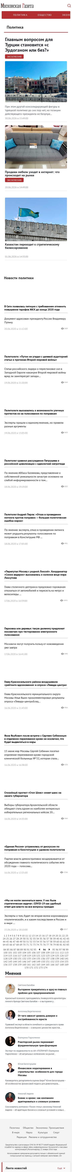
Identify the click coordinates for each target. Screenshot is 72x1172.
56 (44, 941)
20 (56, 935)
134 (34, 958)
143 (10, 961)
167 (57, 964)
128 (6, 958)
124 (52, 955)
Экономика (42, 1127)
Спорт (56, 1132)
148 (34, 961)
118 (24, 955)
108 (43, 952)
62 (64, 941)
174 (45, 967)
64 (4, 944)
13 (33, 935)
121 (38, 955)
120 (34, 955)
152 (52, 961)
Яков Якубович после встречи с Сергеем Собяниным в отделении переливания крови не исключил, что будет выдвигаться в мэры (35, 739)
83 (67, 944)
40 (57, 938)
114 (6, 955)
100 (6, 952)
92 (31, 949)
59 (54, 941)
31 (27, 938)
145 (20, 961)
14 (36, 935)
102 (15, 952)
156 (6, 964)
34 (37, 938)
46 (11, 941)
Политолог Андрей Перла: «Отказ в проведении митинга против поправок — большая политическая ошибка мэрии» (35, 517)
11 (26, 935)
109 (48, 952)
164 (43, 964)
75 (41, 944)
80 (57, 944)
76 (44, 944)
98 (63, 949)
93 (35, 949)
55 (41, 941)
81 (61, 944)
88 (18, 949)
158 (15, 964)
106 (34, 952)
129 (10, 958)
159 (20, 964)
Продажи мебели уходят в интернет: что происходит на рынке (32, 173)
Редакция (22, 1137)
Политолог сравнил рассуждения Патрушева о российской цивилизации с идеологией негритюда (34, 462)
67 (14, 944)
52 (31, 941)
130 (15, 958)
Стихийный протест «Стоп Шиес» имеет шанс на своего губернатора (32, 794)
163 (38, 964)
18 (50, 935)
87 (15, 949)
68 (17, 944)
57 (47, 941)
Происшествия (56, 1127)
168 (62, 964)
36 (44, 938)
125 (57, 955)
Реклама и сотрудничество (43, 1137)
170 (27, 967)
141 (66, 958)
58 (51, 941)
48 (17, 941)
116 (15, 955)
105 (29, 952)
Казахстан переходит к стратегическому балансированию (32, 246)
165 (48, 964)
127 (66, 955)
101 (10, 952)
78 (51, 944)
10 (23, 935)
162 (34, 964)
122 (43, 955)
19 (53, 935)
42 (64, 938)
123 (48, 955)
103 (20, 952)
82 (64, 944)
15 (40, 935)
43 (67, 938)
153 (57, 961)
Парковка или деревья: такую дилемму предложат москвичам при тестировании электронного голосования (34, 631)
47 (14, 941)
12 (30, 935)
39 (54, 938)
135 (38, 958)
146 (24, 961)
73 (34, 944)
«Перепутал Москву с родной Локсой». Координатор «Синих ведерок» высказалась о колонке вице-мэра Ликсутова (35, 574)
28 (17, 938)
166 (52, 964)
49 (21, 941)
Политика (20, 14)
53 (34, 941)
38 (51, 938)
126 (62, 955)
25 (7, 938)
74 (37, 944)
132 (24, 958)
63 (67, 941)
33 (34, 938)
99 (67, 949)
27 (14, 938)
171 (31, 967)
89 (21, 949)
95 (53, 949)
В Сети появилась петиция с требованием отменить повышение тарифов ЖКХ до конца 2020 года (35, 308)
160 (24, 964)
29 (21, 938)
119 (29, 955)
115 (10, 955)
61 (61, 941)
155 (66, 961)
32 (31, 938)
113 (66, 952)
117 (20, 955)
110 (52, 952)
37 (47, 938)
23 (66, 935)
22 (63, 935)
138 (52, 958)
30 (24, 938)
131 (20, 958)
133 (29, 958)
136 (43, 958)
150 (43, 961)
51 (27, 941)
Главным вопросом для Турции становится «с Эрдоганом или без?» (29, 44)
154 (62, 961)
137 (48, 958)
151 (48, 961)
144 (15, 961)
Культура (43, 1132)
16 (43, 935)
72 (31, 944)
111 (57, 952)
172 (36, 967)
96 (57, 949)
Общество (45, 14)
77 (47, 944)
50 (24, 941)
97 (60, 949)
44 (4, 941)
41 (61, 938)
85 (8, 949)
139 (57, 958)
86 (11, 949)
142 (6, 961)
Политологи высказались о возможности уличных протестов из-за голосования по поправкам (34, 412)
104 (24, 952)
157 (10, 964)
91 (28, 949)
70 (24, 944)
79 (54, 944)
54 (37, 941)
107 (38, 952)
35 (41, 938)
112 (62, 952)
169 (66, 964)
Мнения (13, 973)
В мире (15, 1132)
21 (60, 935)
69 (21, 944)
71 (27, 944)
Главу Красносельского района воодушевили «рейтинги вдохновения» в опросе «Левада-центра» (35, 683)
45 (7, 941)
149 (38, 961)
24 (4, 938)
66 (11, 944)
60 (57, 941)
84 (5, 949)
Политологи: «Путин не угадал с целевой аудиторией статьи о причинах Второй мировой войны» (36, 358)
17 (46, 935)
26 (11, 938)
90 (25, 949)
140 (62, 958)
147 (29, 961)
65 (7, 944)
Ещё (60, 1168)
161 (29, 964)
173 (41, 967)
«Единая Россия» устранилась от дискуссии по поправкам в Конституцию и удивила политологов (34, 848)
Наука (29, 1132)
